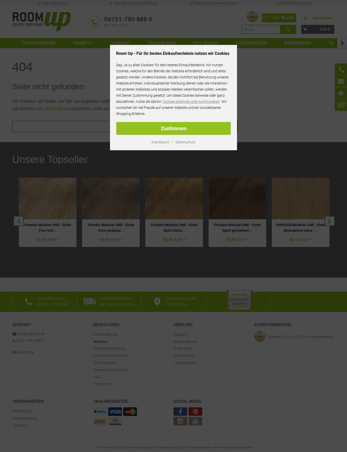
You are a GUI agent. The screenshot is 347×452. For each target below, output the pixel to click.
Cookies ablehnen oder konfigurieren (191, 101)
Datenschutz (186, 142)
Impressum (160, 142)
